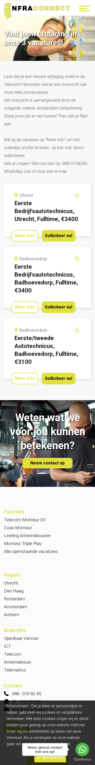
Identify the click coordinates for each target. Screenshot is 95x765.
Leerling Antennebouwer (27, 535)
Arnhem (11, 614)
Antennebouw (17, 662)
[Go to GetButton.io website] (82, 759)
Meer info (25, 235)
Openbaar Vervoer (21, 638)
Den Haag (13, 591)
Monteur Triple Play (22, 543)
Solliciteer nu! (58, 235)
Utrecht (11, 583)
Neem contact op (47, 462)
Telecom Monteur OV (25, 519)
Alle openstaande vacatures (31, 551)
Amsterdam (15, 606)
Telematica (15, 670)
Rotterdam (14, 598)
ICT (7, 646)
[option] (47, 39)
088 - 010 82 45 (26, 693)
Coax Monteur (18, 527)
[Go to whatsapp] (82, 749)
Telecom (12, 654)
